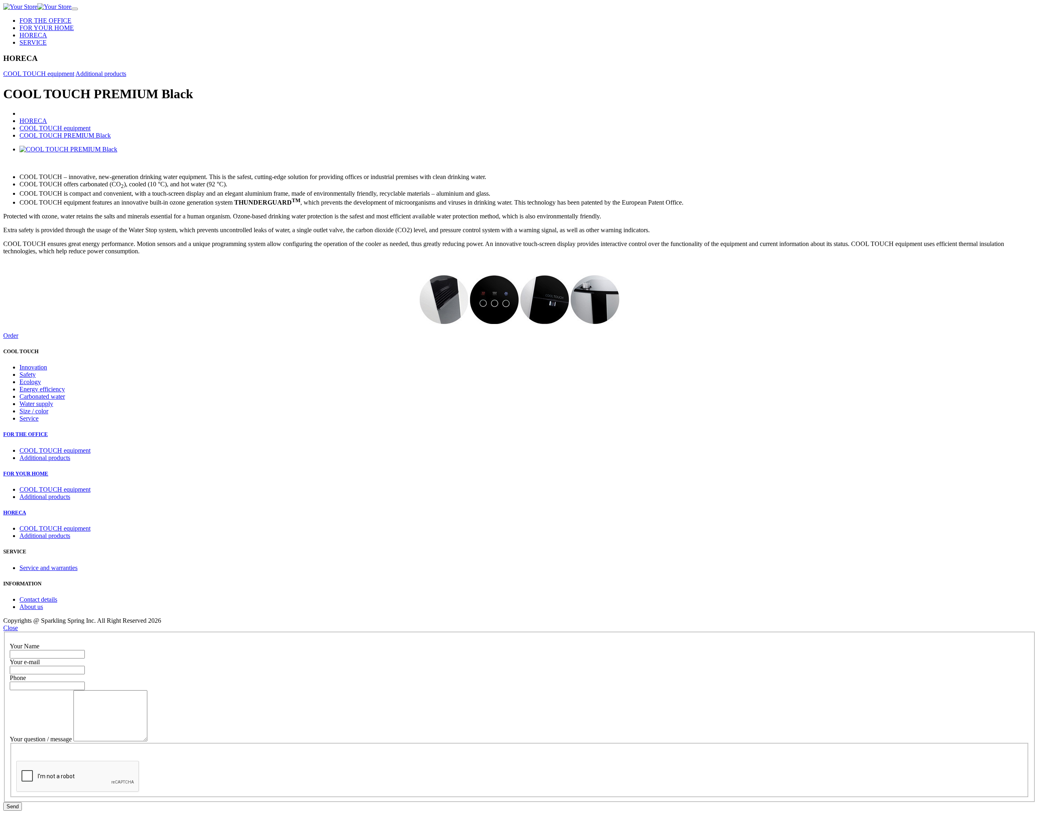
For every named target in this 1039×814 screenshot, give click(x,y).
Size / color (33, 411)
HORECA (33, 35)
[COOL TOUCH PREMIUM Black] (68, 149)
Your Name (24, 646)
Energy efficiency (42, 389)
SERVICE (33, 42)
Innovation (33, 367)
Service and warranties (48, 567)
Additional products (100, 73)
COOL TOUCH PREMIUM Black (65, 135)
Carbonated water (42, 396)
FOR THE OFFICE (45, 20)
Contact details (38, 599)
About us (31, 606)
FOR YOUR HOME (46, 27)
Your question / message (41, 739)
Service (29, 418)
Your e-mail (25, 662)
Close (10, 627)
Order (10, 335)
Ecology (30, 381)
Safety (27, 374)
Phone (18, 677)
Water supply (36, 403)
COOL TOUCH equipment (38, 73)
